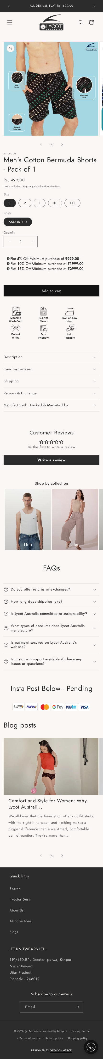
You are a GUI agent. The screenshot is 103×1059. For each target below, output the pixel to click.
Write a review (51, 460)
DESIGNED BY (51, 1050)
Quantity (9, 232)
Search (15, 888)
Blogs (14, 931)
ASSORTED (18, 221)
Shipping (28, 186)
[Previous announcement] (9, 6)
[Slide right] (62, 144)
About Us (17, 910)
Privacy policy (80, 1031)
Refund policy (54, 1038)
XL (55, 203)
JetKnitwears (33, 1031)
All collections (20, 921)
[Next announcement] (94, 6)
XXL (72, 203)
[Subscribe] (77, 1007)
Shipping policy (78, 1038)
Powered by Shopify (54, 1031)
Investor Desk (20, 899)
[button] (9, 22)
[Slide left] (41, 144)
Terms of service (30, 1038)
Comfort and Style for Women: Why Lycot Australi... (47, 804)
